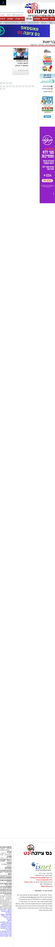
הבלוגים (9, 897)
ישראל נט (8, 913)
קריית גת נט (8, 917)
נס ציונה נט (50, 45)
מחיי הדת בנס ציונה (11, 22)
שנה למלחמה (7, 905)
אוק (4, 83)
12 (7, 86)
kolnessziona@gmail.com (39, 878)
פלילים (9, 848)
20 (33, 86)
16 (20, 86)
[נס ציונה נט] (38, 857)
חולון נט (9, 919)
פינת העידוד (8, 894)
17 (23, 86)
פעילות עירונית (33, 22)
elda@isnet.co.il (46, 886)
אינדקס (9, 882)
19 (30, 86)
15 (17, 86)
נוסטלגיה (8, 867)
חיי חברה (19, 19)
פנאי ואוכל (8, 885)
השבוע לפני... (7, 869)
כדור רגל (9, 858)
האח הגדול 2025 (6, 925)
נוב (7, 83)
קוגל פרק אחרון (7, 924)
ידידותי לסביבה (6, 859)
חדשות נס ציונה (6, 911)
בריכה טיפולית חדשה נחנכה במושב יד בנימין (21, 63)
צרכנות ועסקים (6, 871)
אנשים (10, 19)
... (27, 68)
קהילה (29, 19)
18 (26, 86)
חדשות (45, 19)
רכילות (10, 861)
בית (52, 19)
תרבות (10, 866)
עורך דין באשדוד (6, 916)
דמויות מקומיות (7, 864)
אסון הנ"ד (8, 930)
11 (4, 86)
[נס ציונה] (39, 16)
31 (4, 89)
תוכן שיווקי (8, 872)
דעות (10, 874)
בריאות (43, 22)
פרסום (9, 920)
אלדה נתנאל (28, 882)
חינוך (50, 22)
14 (14, 86)
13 (10, 86)
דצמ (10, 83)
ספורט (37, 19)
